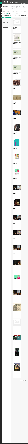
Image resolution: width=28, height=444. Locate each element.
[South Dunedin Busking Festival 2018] (17, 322)
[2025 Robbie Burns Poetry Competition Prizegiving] (17, 337)
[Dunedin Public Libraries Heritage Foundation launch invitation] (17, 37)
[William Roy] (17, 97)
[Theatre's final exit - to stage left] (17, 307)
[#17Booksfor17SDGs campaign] (17, 157)
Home (1, 1)
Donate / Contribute (25, 3)
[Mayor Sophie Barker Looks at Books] (17, 247)
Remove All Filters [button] (23, 15)
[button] (17, 11)
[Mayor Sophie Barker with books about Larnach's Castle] (17, 217)
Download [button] (12, 11)
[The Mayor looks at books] (17, 277)
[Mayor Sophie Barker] (17, 187)
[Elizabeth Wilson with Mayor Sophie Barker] (17, 262)
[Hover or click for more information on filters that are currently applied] (19, 15)
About (21, 3)
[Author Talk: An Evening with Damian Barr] (17, 112)
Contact (23, 3)
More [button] (1, 17)
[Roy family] (17, 82)
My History (1, 8)
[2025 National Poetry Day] (17, 142)
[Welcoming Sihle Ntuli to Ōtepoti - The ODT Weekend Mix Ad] (17, 352)
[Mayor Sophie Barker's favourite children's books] (17, 232)
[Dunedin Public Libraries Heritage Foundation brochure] (17, 52)
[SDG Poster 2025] (17, 22)
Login (1, 10)
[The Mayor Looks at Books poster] (17, 172)
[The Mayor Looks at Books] (17, 292)
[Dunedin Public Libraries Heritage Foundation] (17, 67)
